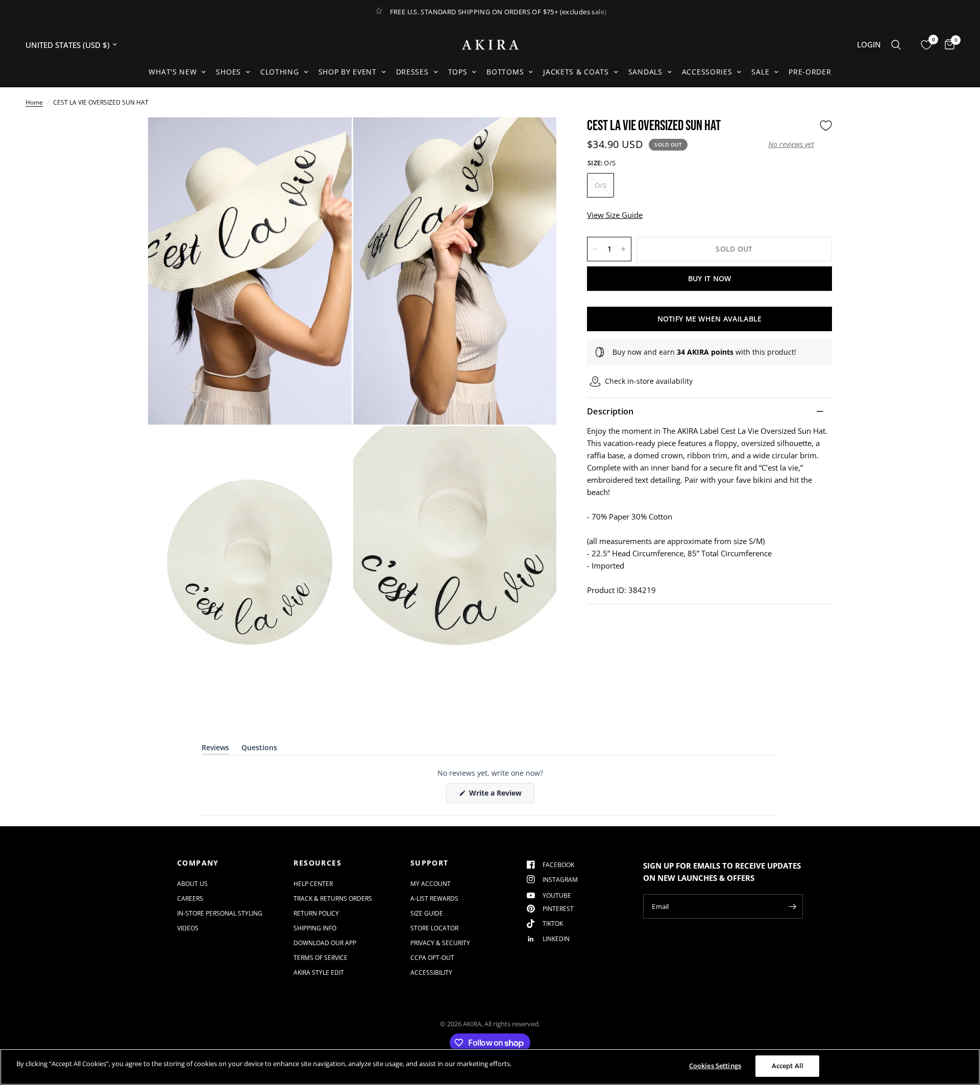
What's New (173, 72)
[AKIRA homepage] (490, 44)
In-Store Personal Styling (219, 913)
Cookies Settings (715, 1065)
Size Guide (426, 913)
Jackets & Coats (576, 72)
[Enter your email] (792, 906)
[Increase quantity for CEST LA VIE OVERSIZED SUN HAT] (623, 249)
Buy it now (709, 278)
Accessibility (431, 972)
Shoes (228, 72)
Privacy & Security (440, 943)
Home (34, 102)
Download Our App (324, 943)
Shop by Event (347, 72)
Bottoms (505, 72)
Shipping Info (314, 928)
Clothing (279, 72)
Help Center (313, 883)
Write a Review (497, 795)
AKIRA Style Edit (318, 972)
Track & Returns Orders (332, 898)
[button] (791, 144)
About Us (192, 883)
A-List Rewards (434, 898)
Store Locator (434, 928)
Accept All (787, 1065)
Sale (760, 72)
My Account (430, 883)
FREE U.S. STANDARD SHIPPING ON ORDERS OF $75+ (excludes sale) (498, 11)
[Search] (896, 45)
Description (610, 411)
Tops (458, 72)
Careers (190, 898)
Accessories (707, 72)
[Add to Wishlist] (826, 125)
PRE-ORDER (810, 72)
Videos (188, 928)
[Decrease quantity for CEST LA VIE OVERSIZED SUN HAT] (595, 249)
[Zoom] (330, 139)
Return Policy (316, 913)
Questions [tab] (259, 749)
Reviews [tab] (215, 749)
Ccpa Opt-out (432, 957)
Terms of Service (320, 957)
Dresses (412, 72)
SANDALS (645, 72)
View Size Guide (615, 215)
